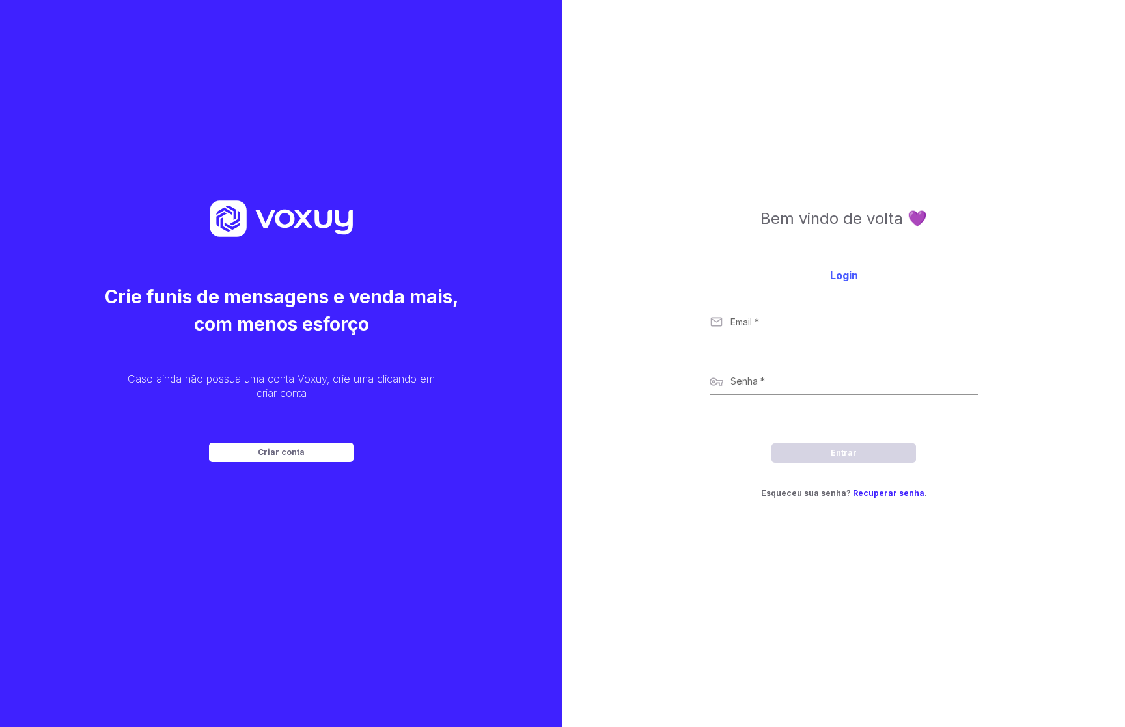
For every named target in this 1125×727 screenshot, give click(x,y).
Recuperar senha (888, 493)
